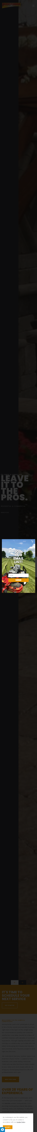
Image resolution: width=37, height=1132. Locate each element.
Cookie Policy (21, 1122)
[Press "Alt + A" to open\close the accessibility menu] (2, 1129)
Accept (8, 1127)
